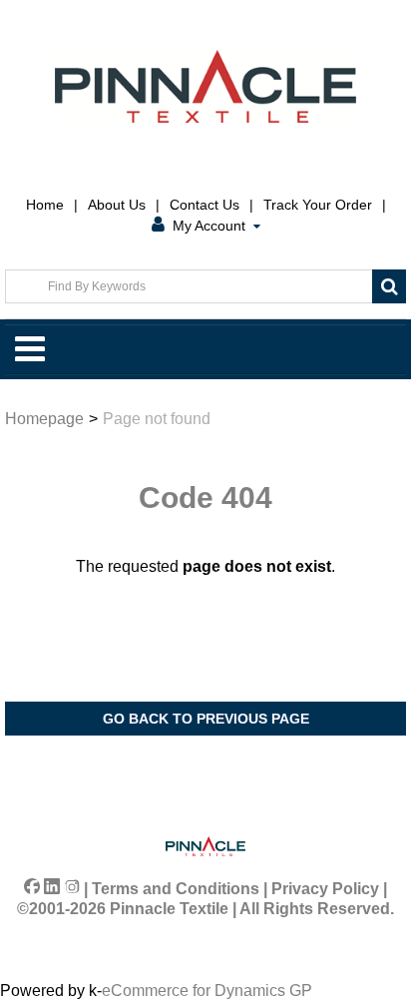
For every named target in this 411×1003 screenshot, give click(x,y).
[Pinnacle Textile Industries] (205, 86)
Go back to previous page (206, 719)
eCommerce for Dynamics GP (207, 990)
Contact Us (204, 205)
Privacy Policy (325, 888)
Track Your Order (317, 205)
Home (45, 205)
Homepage (44, 418)
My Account (209, 226)
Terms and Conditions (175, 888)
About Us (117, 205)
